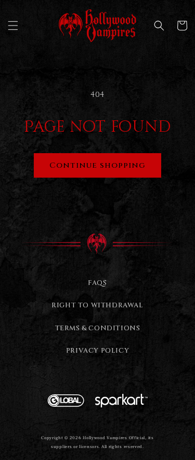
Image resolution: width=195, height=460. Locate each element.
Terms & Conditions (97, 328)
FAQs (97, 283)
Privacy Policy (97, 350)
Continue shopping (97, 165)
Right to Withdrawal (97, 305)
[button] (13, 25)
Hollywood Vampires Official (114, 438)
